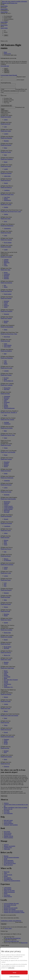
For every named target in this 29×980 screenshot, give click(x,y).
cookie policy (11, 968)
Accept (14, 972)
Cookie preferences (14, 976)
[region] (14, 963)
